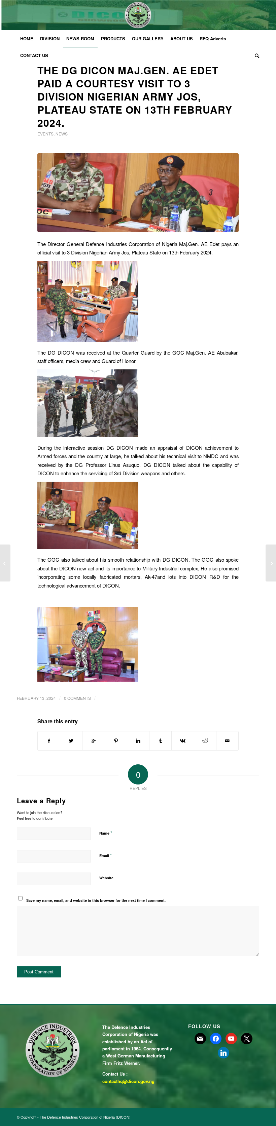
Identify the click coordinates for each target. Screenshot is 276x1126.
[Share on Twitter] (71, 740)
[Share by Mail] (227, 740)
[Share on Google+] (93, 740)
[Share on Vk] (183, 740)
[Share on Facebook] (49, 740)
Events (45, 133)
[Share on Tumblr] (160, 740)
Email (105, 855)
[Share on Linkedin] (138, 740)
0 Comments (77, 698)
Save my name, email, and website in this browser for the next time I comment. (96, 900)
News (62, 133)
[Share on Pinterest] (116, 740)
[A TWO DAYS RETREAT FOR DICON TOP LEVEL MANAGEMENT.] (271, 563)
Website (106, 877)
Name (105, 833)
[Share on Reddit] (205, 740)
